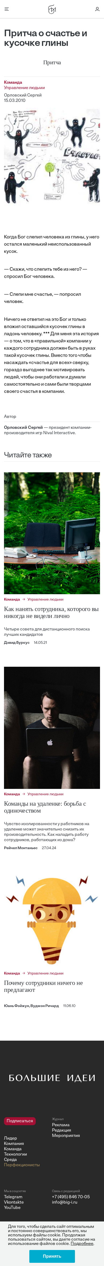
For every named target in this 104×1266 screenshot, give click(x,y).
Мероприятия (66, 1136)
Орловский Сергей (23, 95)
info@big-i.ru (64, 1202)
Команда (13, 1149)
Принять (52, 1256)
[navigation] (26, 1142)
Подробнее (82, 1244)
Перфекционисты (22, 1165)
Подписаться (20, 1121)
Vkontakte (14, 1202)
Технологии (15, 1154)
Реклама (61, 1125)
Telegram (13, 1197)
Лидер (10, 1138)
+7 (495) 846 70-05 (71, 1197)
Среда (10, 1160)
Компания (14, 1144)
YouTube (12, 1208)
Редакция (61, 1130)
